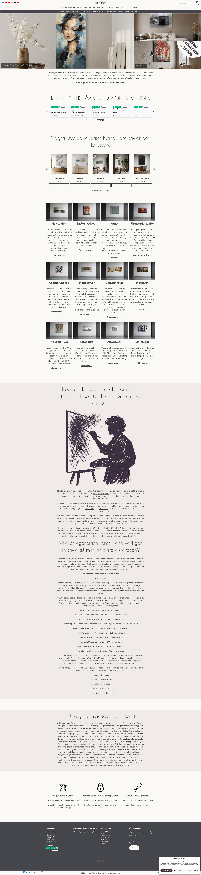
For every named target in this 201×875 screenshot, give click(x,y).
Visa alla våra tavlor (100, 191)
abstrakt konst (127, 491)
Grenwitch (59, 178)
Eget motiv (109, 8)
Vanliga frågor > (51, 842)
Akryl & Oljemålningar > (109, 832)
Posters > (104, 844)
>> (59, 255)
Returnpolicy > (50, 836)
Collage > (104, 834)
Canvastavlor (81, 8)
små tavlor (103, 508)
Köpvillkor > (49, 834)
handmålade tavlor (101, 493)
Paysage (100, 178)
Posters (92, 8)
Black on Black (142, 178)
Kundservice (120, 8)
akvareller (114, 496)
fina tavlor (103, 765)
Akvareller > (105, 838)
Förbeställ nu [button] (142, 185)
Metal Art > (104, 840)
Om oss (135, 8)
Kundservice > (50, 840)
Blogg (128, 8)
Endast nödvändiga (179, 870)
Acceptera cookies (167, 870)
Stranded (79, 178)
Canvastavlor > (106, 836)
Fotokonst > (105, 842)
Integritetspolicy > (51, 832)
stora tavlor (89, 508)
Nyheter (100, 8)
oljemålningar (87, 496)
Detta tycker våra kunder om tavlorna (100, 98)
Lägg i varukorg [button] (59, 185)
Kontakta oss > (50, 838)
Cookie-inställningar (192, 870)
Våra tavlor (70, 8)
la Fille (121, 178)
